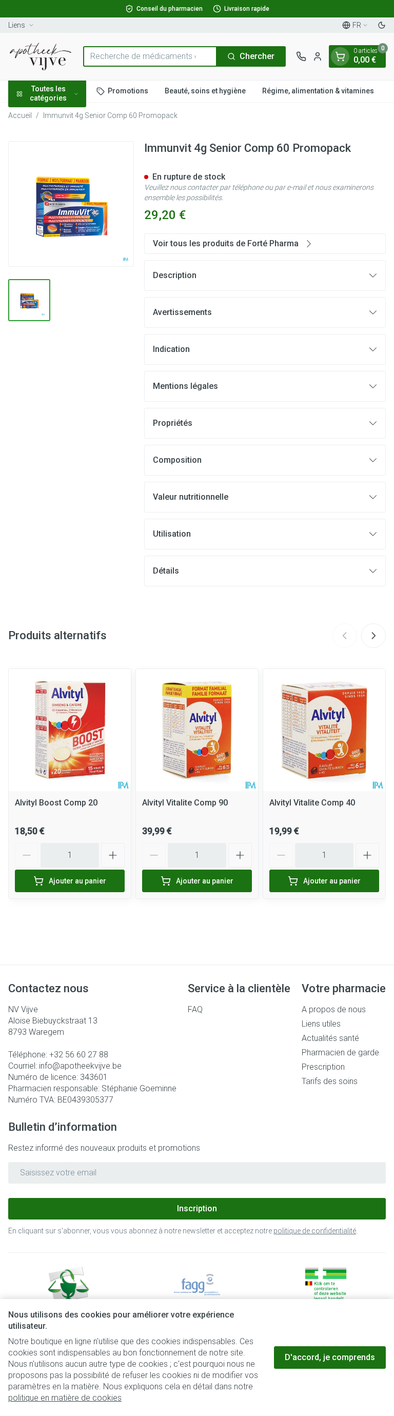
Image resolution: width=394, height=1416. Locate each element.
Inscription (197, 1208)
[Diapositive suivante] (373, 635)
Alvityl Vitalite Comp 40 (312, 803)
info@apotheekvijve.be (80, 1066)
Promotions (128, 91)
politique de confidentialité (314, 1231)
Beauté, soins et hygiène (205, 91)
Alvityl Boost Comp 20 (56, 803)
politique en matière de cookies (65, 1398)
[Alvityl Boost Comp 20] (70, 730)
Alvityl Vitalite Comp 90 (185, 803)
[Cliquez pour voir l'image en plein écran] (71, 204)
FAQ (195, 1009)
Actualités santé (330, 1038)
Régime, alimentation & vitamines (318, 91)
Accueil (20, 115)
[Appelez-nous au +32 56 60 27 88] (301, 56)
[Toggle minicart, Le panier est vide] (340, 56)
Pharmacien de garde (340, 1052)
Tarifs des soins (330, 1081)
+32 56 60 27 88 (78, 1054)
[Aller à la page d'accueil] (40, 56)
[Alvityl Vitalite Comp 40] (324, 730)
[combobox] (150, 56)
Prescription (323, 1067)
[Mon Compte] (317, 56)
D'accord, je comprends (330, 1357)
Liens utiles (321, 1024)
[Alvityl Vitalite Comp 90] (197, 730)
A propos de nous (334, 1009)
